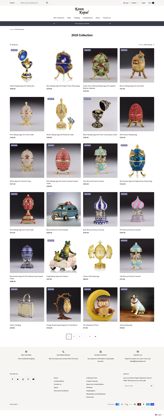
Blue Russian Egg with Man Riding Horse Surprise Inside (26, 277)
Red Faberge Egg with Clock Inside (22, 230)
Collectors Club (91, 378)
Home (12, 29)
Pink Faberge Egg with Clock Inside (22, 135)
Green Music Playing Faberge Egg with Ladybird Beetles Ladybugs (99, 87)
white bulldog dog (126, 325)
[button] (159, 415)
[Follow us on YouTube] (33, 379)
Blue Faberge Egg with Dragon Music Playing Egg (63, 86)
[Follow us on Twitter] (17, 379)
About (98, 18)
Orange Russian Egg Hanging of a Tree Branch (62, 325)
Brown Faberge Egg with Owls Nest (132, 86)
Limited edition (59, 381)
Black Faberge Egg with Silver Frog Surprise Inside (100, 135)
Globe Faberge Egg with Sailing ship (22, 86)
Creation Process (92, 381)
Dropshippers (90, 391)
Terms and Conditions (61, 391)
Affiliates (89, 387)
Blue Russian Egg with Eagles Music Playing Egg (136, 181)
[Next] (95, 336)
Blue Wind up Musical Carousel (93, 230)
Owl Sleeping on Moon (91, 325)
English (134, 3)
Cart (150, 3)
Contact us (57, 384)
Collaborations (88, 18)
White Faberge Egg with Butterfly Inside (60, 135)
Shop (69, 18)
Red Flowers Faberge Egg (128, 135)
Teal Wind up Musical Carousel (93, 181)
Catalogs (77, 18)
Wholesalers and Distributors (95, 394)
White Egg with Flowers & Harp (20, 181)
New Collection (59, 18)
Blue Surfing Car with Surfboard (57, 230)
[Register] (151, 385)
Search (12, 3)
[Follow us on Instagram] (23, 379)
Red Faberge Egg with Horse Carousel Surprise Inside (62, 182)
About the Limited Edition (95, 384)
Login (143, 3)
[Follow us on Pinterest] (28, 379)
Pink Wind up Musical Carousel (130, 230)
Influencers (90, 397)
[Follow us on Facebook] (12, 379)
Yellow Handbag (15, 325)
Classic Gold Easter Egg (91, 276)
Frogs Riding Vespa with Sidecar (57, 276)
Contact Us (107, 18)
